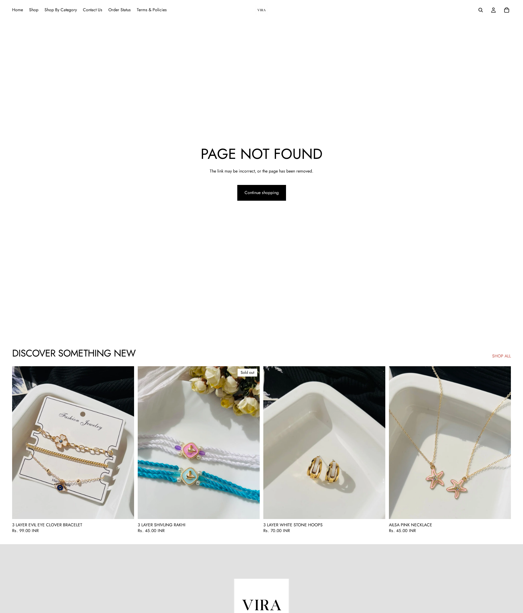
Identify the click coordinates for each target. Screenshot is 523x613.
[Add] (124, 509)
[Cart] (506, 10)
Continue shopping (262, 192)
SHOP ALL (501, 356)
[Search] (480, 10)
